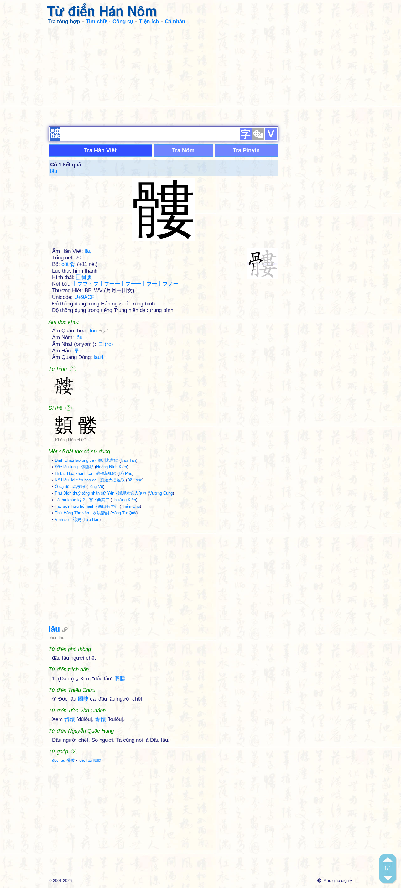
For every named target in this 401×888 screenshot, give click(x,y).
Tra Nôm (183, 150)
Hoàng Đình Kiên (111, 467)
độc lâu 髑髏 (63, 760)
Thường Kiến (124, 499)
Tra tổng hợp (64, 21)
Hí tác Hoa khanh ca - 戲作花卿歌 (85, 473)
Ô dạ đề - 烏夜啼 (70, 486)
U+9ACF (84, 297)
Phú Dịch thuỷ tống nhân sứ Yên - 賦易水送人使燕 (101, 493)
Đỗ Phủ (125, 473)
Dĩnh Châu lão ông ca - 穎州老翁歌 (86, 460)
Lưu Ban (91, 519)
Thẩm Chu (130, 506)
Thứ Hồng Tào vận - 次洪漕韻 (82, 513)
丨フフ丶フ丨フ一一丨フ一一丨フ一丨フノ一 (125, 284)
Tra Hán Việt (100, 150)
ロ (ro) (105, 344)
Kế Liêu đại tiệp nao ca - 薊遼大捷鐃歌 (90, 480)
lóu (99, 331)
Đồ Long (134, 480)
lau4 (98, 357)
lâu (53, 171)
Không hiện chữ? (70, 440)
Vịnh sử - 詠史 (68, 519)
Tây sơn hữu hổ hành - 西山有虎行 (86, 506)
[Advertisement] (200, 75)
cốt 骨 (68, 264)
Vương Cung (161, 493)
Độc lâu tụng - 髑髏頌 (74, 467)
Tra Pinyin (246, 150)
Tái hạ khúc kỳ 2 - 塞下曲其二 (82, 499)
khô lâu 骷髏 (90, 760)
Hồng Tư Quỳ (124, 513)
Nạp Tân (128, 460)
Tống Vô (95, 486)
